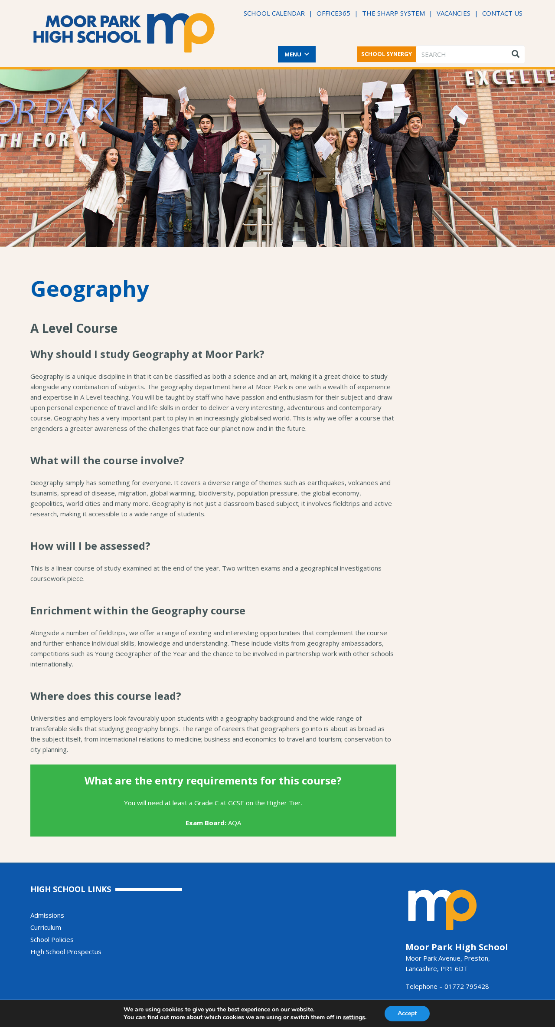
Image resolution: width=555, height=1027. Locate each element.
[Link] (124, 33)
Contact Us (502, 13)
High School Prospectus (65, 951)
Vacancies (453, 13)
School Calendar (274, 13)
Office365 (333, 13)
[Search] (515, 54)
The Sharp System (393, 13)
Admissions (47, 915)
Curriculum (45, 927)
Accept (407, 1013)
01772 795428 (466, 986)
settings (354, 1017)
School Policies (52, 939)
